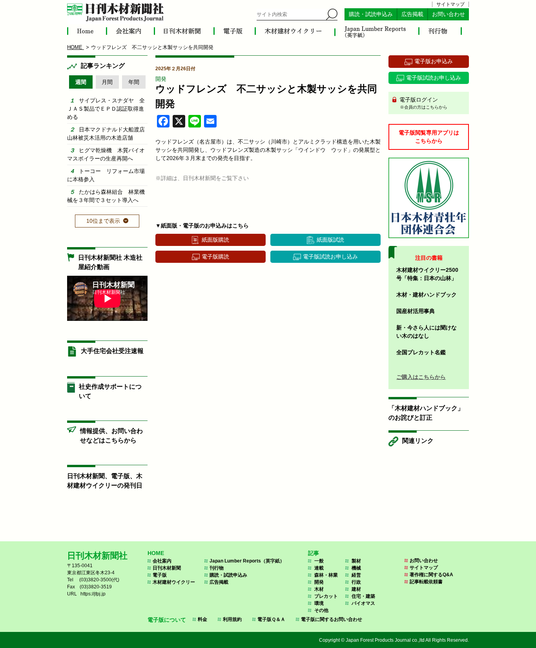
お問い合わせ (448, 14)
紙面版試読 (330, 240)
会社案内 (162, 561)
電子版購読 (215, 256)
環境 (319, 603)
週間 (80, 82)
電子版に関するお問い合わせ (331, 619)
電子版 (160, 575)
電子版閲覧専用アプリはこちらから (429, 136)
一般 (319, 561)
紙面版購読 (215, 240)
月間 (107, 82)
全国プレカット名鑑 (421, 352)
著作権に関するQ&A (431, 574)
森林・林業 (326, 575)
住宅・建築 (363, 596)
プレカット (326, 596)
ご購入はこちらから (421, 377)
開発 (160, 79)
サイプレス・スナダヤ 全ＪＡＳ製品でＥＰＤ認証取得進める (106, 108)
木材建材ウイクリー (174, 582)
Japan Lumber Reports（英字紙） (247, 561)
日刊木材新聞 (167, 568)
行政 (356, 582)
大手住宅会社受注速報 (112, 351)
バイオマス (363, 603)
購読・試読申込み (371, 14)
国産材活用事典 (415, 311)
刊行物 (217, 568)
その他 (321, 610)
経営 (356, 575)
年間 (133, 82)
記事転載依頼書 (426, 581)
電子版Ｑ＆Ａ (271, 619)
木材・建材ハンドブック (426, 294)
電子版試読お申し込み (330, 256)
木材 (319, 589)
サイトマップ (450, 4)
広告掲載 (412, 14)
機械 (356, 568)
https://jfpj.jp (93, 594)
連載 (319, 568)
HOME (156, 553)
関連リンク (418, 440)
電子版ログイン (422, 102)
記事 (313, 553)
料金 (202, 619)
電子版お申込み (433, 61)
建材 (356, 589)
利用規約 (232, 619)
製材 (356, 561)
